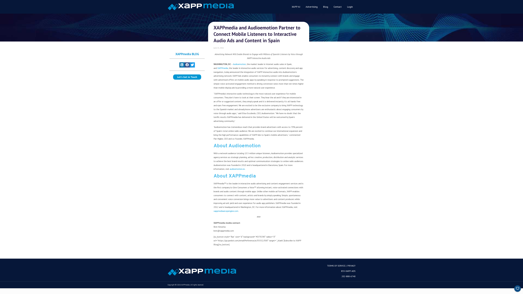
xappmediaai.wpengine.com (226, 211)
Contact (338, 6)
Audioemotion (239, 64)
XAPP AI (296, 6)
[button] (187, 77)
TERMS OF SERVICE (336, 265)
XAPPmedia (222, 68)
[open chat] (517, 288)
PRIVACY (351, 265)
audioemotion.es (237, 169)
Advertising (312, 6)
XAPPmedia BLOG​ (187, 54)
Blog (325, 6)
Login (350, 6)
